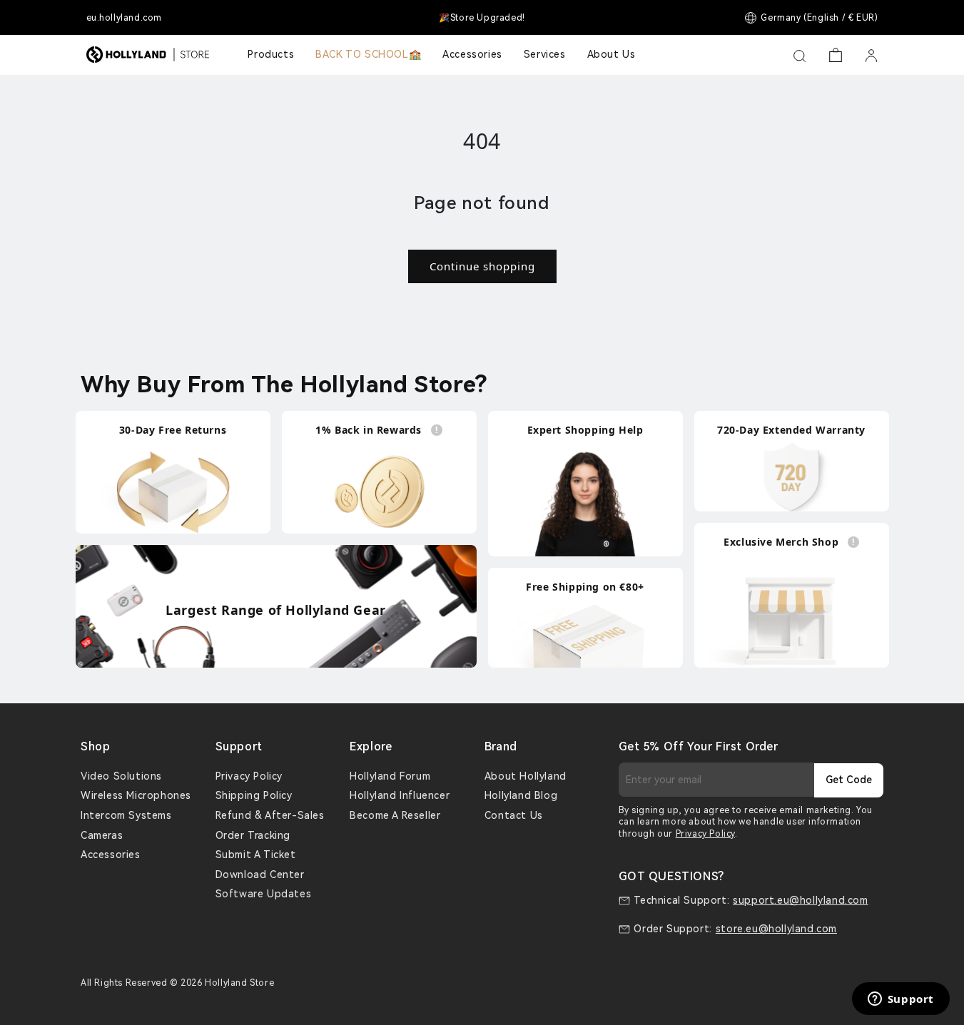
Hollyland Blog (520, 795)
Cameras (102, 835)
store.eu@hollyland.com (776, 928)
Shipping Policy (254, 795)
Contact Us (513, 815)
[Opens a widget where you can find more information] (900, 1000)
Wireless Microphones (136, 795)
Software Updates (263, 893)
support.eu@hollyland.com (800, 900)
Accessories (111, 854)
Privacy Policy (249, 776)
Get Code (849, 779)
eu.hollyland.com (124, 18)
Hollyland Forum (390, 776)
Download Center (260, 874)
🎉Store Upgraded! (482, 18)
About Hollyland (525, 776)
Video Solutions (121, 776)
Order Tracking (252, 835)
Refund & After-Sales (270, 815)
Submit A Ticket (255, 854)
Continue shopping (482, 266)
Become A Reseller (395, 815)
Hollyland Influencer (400, 795)
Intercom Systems (126, 815)
